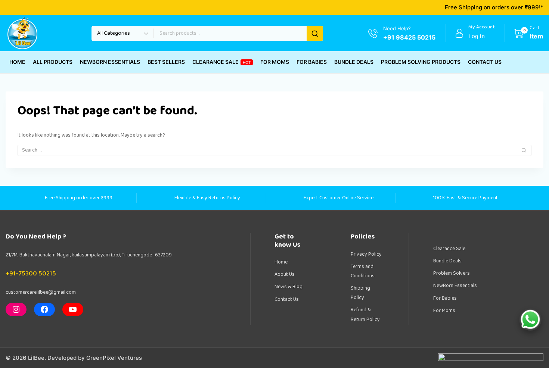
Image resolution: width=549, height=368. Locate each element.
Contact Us (286, 299)
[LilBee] (22, 33)
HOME (17, 62)
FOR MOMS (274, 62)
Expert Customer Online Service (338, 198)
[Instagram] (16, 309)
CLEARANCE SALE (221, 62)
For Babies (445, 298)
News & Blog (288, 287)
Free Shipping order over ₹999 (78, 198)
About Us (284, 274)
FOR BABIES (312, 62)
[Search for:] (274, 150)
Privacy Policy (366, 254)
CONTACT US (485, 62)
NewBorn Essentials (455, 285)
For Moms (444, 310)
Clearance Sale (449, 248)
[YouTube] (72, 309)
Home (281, 262)
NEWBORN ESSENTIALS (110, 62)
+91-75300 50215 (31, 273)
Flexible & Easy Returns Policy (207, 198)
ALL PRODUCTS (52, 62)
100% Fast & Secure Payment (465, 198)
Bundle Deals (447, 261)
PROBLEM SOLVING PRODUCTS (420, 62)
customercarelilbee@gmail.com (41, 292)
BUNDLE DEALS (353, 62)
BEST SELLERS (166, 62)
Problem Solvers (451, 273)
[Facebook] (44, 309)
